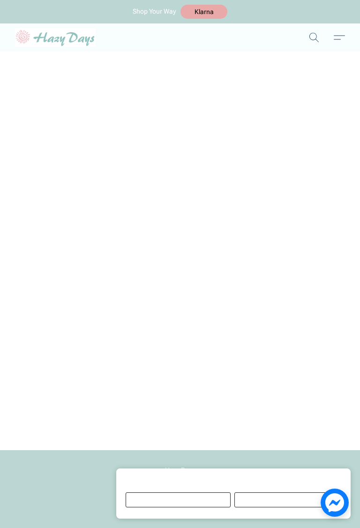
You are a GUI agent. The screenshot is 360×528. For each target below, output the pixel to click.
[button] (203, 12)
